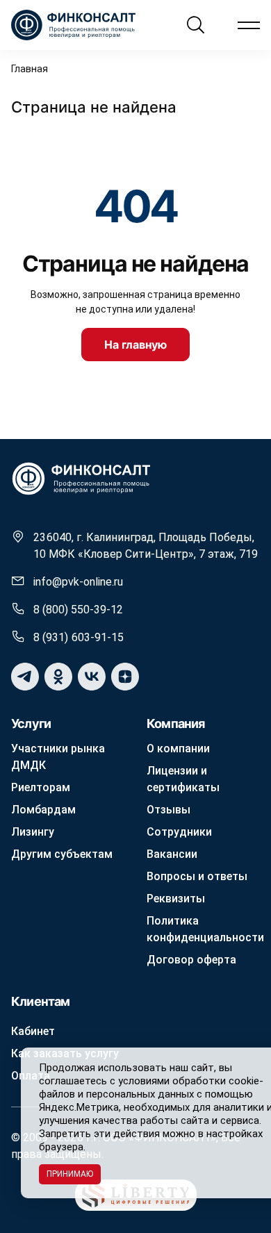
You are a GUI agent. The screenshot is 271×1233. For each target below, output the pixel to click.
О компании (178, 748)
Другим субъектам (62, 854)
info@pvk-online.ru (78, 581)
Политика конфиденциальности (205, 929)
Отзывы (168, 809)
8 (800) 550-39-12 (78, 609)
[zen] (125, 676)
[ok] (58, 676)
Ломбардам (43, 809)
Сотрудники (179, 831)
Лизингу (32, 831)
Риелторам (40, 787)
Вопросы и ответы (197, 876)
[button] (249, 25)
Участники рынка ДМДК (58, 757)
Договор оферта (191, 959)
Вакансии (172, 854)
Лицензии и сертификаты (183, 779)
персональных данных (140, 1094)
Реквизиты (176, 898)
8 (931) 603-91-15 (78, 637)
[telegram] (25, 676)
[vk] (92, 676)
